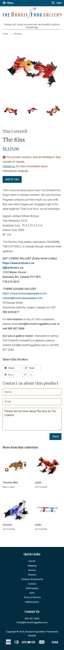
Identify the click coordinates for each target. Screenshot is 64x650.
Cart (58, 3)
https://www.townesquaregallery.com (25, 293)
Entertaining (32, 588)
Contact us (9, 166)
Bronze (32, 570)
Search (32, 561)
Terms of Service (32, 597)
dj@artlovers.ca (13, 267)
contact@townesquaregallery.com (23, 298)
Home (5, 34)
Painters (32, 574)
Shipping (32, 565)
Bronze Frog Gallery (35, 631)
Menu (10, 3)
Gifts (32, 592)
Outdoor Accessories (32, 579)
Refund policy (32, 601)
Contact (32, 583)
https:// (18, 263)
